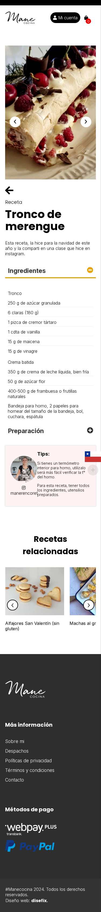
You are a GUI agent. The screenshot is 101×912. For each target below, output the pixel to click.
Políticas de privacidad (28, 760)
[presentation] (15, 122)
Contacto (14, 780)
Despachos (17, 751)
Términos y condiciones (29, 770)
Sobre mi (14, 741)
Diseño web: (26, 900)
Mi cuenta (67, 17)
